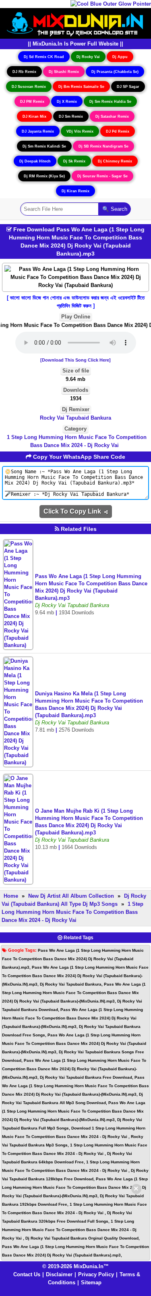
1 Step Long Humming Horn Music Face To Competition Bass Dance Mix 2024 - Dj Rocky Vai (77, 441)
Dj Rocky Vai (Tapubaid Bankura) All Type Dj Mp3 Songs (74, 900)
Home (11, 896)
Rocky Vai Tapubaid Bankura (75, 418)
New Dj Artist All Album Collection (71, 896)
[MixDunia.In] (75, 23)
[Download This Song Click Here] (75, 360)
